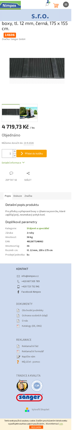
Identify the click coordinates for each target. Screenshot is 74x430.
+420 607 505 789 (31, 281)
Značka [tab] (28, 196)
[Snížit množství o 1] (14, 155)
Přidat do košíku (34, 153)
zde (61, 423)
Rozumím (36, 427)
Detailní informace (11, 163)
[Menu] (66, 4)
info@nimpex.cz (30, 276)
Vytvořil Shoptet (40, 409)
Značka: (13, 39)
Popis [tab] (8, 196)
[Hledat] (47, 4)
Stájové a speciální (38, 228)
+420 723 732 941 (31, 286)
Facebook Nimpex (31, 292)
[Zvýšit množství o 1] (14, 151)
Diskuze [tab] (17, 196)
